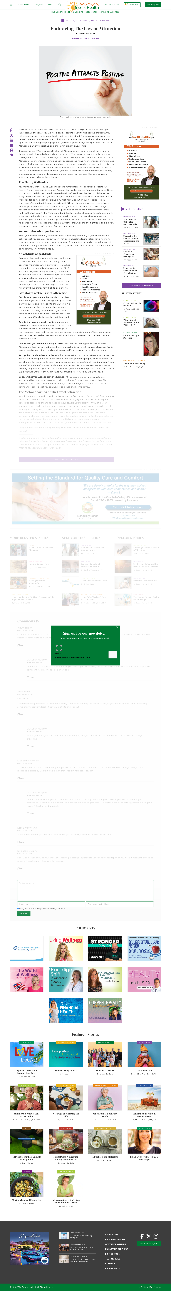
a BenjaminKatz (150, 1287)
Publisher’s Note (105, 1042)
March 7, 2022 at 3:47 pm (34, 731)
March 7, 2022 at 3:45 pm (34, 662)
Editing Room (112, 1254)
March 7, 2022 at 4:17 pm (34, 795)
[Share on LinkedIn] (14, 140)
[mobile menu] (11, 4)
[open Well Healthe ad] (93, 290)
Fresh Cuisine (66, 1129)
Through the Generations (105, 1085)
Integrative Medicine (65, 1042)
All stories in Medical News (141, 286)
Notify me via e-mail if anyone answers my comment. (42, 909)
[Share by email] (14, 145)
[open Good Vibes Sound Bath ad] (29, 1264)
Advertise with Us (115, 1244)
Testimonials (112, 1259)
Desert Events (26, 1042)
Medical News (100, 20)
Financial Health (144, 1085)
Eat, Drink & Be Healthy (105, 1129)
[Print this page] (14, 150)
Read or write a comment (66, 459)
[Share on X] (14, 135)
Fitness (27, 1129)
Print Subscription (111, 4)
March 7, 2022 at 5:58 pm (24, 830)
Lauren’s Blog (113, 1268)
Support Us (133, 5)
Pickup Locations (115, 1239)
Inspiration (77, 39)
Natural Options (27, 1085)
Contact (110, 1264)
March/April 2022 (77, 20)
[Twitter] (148, 1236)
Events (50, 4)
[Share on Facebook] (14, 130)
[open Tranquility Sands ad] (85, 499)
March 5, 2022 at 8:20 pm (24, 694)
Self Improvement (91, 39)
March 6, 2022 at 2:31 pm (24, 763)
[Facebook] (142, 1236)
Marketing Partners (116, 1249)
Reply (22, 645)
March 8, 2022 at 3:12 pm (24, 853)
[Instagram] (156, 1236)
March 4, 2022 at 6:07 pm (25, 630)
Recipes (27, 1172)
